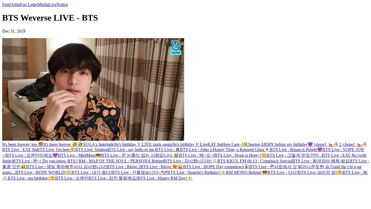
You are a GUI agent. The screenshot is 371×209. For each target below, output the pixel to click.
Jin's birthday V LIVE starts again (143, 144)
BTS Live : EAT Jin (19, 149)
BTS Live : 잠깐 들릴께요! (113, 178)
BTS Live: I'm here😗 (56, 149)
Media (43, 4)
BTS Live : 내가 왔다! (91, 172)
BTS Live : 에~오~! (196, 155)
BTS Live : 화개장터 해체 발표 (321, 161)
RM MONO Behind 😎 (247, 172)
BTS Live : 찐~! (27, 161)
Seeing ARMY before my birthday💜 (280, 144)
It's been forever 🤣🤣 (63, 144)
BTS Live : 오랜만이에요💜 (32, 155)
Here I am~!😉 (235, 144)
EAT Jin (215, 144)
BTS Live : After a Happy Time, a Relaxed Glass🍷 (225, 149)
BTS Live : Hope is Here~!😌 (240, 155)
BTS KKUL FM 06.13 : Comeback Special (254, 161)
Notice (62, 4)
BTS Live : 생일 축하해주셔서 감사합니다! (66, 166)
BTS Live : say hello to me (131, 149)
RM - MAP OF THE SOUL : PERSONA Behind (121, 161)
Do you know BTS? (60, 161)
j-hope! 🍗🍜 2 (327, 144)
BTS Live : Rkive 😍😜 (161, 166)
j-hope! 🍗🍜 (354, 144)
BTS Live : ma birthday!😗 (31, 178)
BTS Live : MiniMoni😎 (79, 155)
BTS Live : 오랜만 (72, 178)
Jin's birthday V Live (190, 144)
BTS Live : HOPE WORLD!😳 (43, 172)
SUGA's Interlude (98, 144)
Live (52, 4)
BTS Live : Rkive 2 (123, 166)
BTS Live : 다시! (283, 172)
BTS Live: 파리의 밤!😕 (320, 172)
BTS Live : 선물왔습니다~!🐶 (139, 172)
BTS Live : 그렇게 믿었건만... (294, 155)
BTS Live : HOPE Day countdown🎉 (216, 166)
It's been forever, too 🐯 (22, 144)
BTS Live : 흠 (167, 149)
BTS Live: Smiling (91, 149)
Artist (15, 4)
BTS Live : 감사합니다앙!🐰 (190, 161)
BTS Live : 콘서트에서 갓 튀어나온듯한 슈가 (291, 166)
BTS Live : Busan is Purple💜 (296, 149)
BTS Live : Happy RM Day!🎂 (165, 178)
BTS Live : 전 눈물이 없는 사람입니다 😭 (140, 155)
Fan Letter (29, 4)
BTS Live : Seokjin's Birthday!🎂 (196, 172)
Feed (6, 4)
